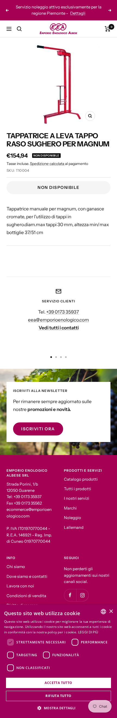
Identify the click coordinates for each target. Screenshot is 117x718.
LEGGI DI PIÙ (88, 632)
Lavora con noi (20, 580)
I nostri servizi (76, 492)
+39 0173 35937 (62, 305)
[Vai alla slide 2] (56, 351)
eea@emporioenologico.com (58, 313)
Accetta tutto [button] (58, 682)
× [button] (111, 611)
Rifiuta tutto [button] (58, 696)
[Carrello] (107, 22)
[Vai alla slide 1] (51, 351)
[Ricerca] (19, 22)
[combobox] (103, 611)
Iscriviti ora (38, 422)
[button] (58, 708)
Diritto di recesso (22, 599)
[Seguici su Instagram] (82, 589)
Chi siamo (16, 560)
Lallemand (74, 521)
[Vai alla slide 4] (66, 351)
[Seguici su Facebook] (70, 589)
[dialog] (58, 661)
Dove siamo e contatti (27, 570)
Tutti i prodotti (77, 482)
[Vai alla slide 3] (61, 351)
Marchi (70, 501)
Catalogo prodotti (81, 473)
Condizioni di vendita (26, 589)
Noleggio (72, 511)
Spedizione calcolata (47, 157)
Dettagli (88, 9)
